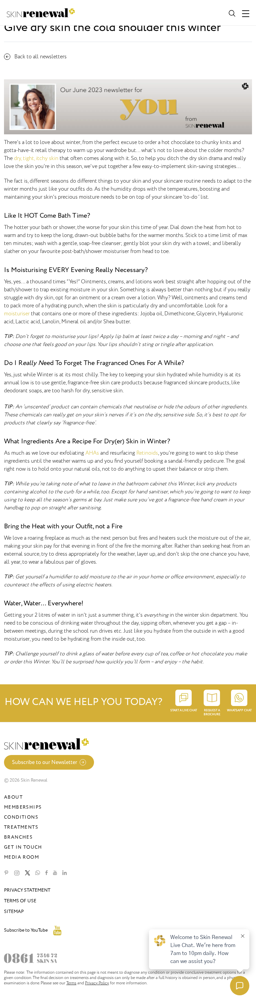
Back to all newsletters (40, 56)
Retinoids (147, 453)
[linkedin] (64, 873)
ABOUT (13, 797)
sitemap (14, 911)
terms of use (20, 901)
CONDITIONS (21, 817)
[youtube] (55, 873)
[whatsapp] (37, 873)
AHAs (92, 453)
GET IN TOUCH (23, 847)
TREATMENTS (21, 827)
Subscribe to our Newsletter (44, 762)
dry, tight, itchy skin (36, 158)
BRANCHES (18, 837)
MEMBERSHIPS (23, 807)
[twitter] (27, 873)
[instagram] (17, 873)
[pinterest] (6, 873)
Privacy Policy (97, 983)
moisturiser (17, 313)
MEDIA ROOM (21, 857)
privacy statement (27, 890)
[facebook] (46, 873)
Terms (71, 983)
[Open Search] (231, 13)
